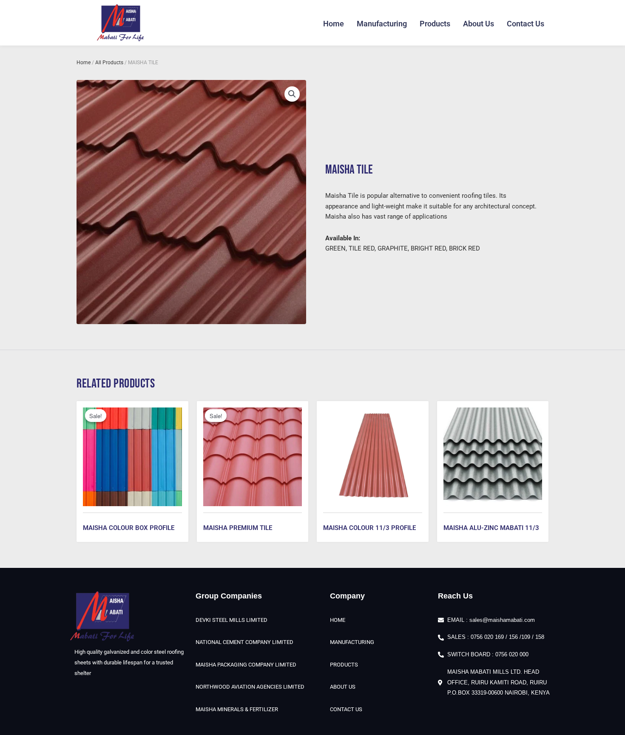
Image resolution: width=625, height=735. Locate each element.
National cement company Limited (244, 642)
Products (435, 24)
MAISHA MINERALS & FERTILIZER (237, 709)
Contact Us (525, 24)
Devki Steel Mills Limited (231, 620)
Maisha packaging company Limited (246, 664)
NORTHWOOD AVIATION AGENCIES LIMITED (250, 687)
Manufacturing (382, 24)
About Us (478, 24)
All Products (109, 63)
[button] (292, 94)
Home (333, 24)
